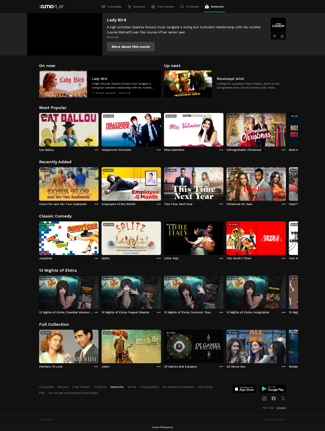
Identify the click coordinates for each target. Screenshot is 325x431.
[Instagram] (264, 398)
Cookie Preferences (162, 427)
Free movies (165, 6)
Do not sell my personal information (73, 393)
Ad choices (205, 387)
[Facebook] (273, 398)
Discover (139, 6)
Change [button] (281, 407)
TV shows (192, 6)
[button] (131, 46)
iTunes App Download (244, 389)
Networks (217, 6)
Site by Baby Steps (275, 419)
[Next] (285, 128)
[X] (283, 398)
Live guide (114, 6)
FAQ (42, 393)
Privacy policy (149, 387)
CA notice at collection (178, 387)
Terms (131, 387)
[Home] (51, 6)
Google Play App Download (273, 389)
